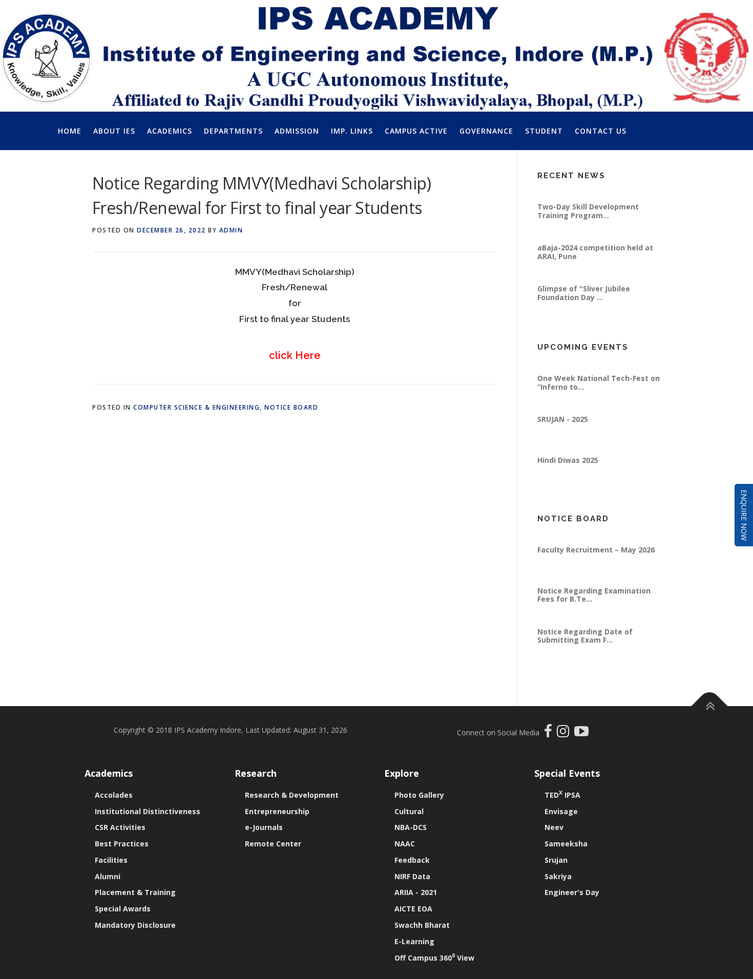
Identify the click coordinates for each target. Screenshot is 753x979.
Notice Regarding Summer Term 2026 (597, 534)
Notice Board (291, 407)
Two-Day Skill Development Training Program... (588, 232)
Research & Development (292, 795)
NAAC (404, 843)
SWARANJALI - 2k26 (572, 359)
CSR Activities (120, 827)
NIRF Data (412, 876)
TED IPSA (562, 795)
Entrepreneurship (277, 811)
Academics (169, 131)
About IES (114, 131)
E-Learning (414, 941)
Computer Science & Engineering (196, 407)
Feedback (412, 860)
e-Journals (264, 827)
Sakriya (558, 876)
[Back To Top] (710, 706)
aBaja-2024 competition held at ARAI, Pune (595, 273)
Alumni (107, 876)
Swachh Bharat (422, 925)
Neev (554, 827)
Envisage (561, 811)
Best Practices (122, 843)
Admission (297, 131)
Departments (233, 131)
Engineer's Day (572, 892)
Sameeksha (566, 843)
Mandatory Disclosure (135, 925)
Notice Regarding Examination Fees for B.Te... (594, 616)
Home (69, 131)
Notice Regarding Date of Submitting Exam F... (585, 657)
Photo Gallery (419, 795)
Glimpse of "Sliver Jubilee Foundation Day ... (583, 314)
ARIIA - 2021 (415, 892)
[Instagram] (565, 733)
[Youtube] (581, 733)
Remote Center (273, 843)
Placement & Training (135, 892)
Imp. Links (352, 131)
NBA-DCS (410, 827)
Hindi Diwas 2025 (567, 481)
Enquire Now (744, 515)
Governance (486, 131)
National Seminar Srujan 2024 (591, 187)
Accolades (114, 795)
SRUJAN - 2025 (562, 440)
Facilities (111, 860)
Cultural (409, 811)
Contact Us (600, 131)
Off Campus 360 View (434, 958)
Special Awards (123, 908)
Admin (231, 230)
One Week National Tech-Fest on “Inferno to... (598, 404)
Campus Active (416, 131)
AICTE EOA (413, 908)
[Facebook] (549, 733)
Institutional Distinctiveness (147, 811)
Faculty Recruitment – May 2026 (596, 571)
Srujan (556, 860)
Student (544, 131)
